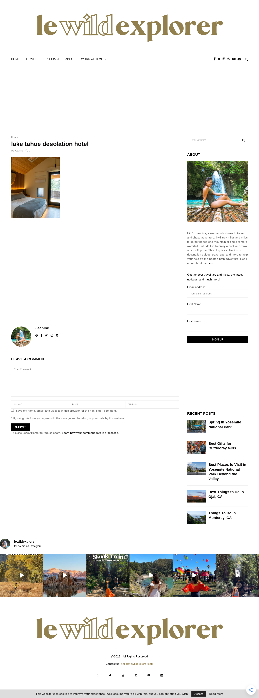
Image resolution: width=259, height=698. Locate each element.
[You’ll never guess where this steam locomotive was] (237, 575)
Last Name (194, 321)
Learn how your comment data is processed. (90, 432)
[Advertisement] (129, 95)
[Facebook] (216, 59)
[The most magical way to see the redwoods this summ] (108, 575)
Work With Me (92, 59)
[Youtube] (235, 59)
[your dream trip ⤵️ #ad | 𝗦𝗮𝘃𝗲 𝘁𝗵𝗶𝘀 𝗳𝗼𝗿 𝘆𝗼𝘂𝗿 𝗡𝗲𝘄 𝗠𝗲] (194, 575)
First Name (194, 304)
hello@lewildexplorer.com (137, 663)
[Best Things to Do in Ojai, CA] (196, 496)
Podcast (52, 59)
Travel (31, 59)
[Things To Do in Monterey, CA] (196, 517)
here (210, 263)
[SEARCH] (243, 140)
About (70, 59)
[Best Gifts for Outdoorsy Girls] (196, 447)
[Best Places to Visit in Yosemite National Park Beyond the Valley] (196, 468)
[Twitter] (220, 59)
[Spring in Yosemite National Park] (196, 426)
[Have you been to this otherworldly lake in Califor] (64, 575)
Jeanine (19, 150)
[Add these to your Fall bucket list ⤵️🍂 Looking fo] (21, 575)
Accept (198, 693)
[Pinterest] (229, 59)
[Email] (240, 59)
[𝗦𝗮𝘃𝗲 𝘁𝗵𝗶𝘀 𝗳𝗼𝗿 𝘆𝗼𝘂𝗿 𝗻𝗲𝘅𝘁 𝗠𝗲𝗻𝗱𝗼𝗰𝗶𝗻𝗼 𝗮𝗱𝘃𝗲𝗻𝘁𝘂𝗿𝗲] (151, 575)
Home (15, 59)
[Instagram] (225, 59)
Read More (216, 693)
